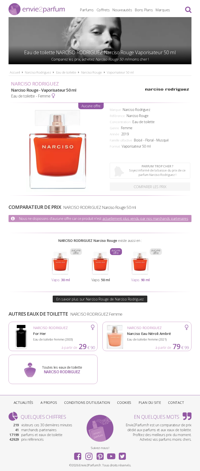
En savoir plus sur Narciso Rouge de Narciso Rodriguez (100, 299)
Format (115, 146)
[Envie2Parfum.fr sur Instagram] (89, 454)
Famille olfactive (121, 140)
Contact (176, 402)
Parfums (87, 9)
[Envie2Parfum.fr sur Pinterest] (100, 454)
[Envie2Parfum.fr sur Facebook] (78, 454)
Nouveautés (122, 9)
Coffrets (103, 9)
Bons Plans (144, 9)
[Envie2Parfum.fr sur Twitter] (122, 454)
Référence (117, 116)
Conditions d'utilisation (87, 402)
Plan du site (150, 402)
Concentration (120, 122)
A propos (48, 402)
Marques (163, 9)
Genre (114, 128)
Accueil (15, 72)
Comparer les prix (150, 186)
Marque (115, 109)
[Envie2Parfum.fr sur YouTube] (111, 454)
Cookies (124, 402)
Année (114, 134)
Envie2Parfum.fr (37, 9)
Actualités (23, 402)
